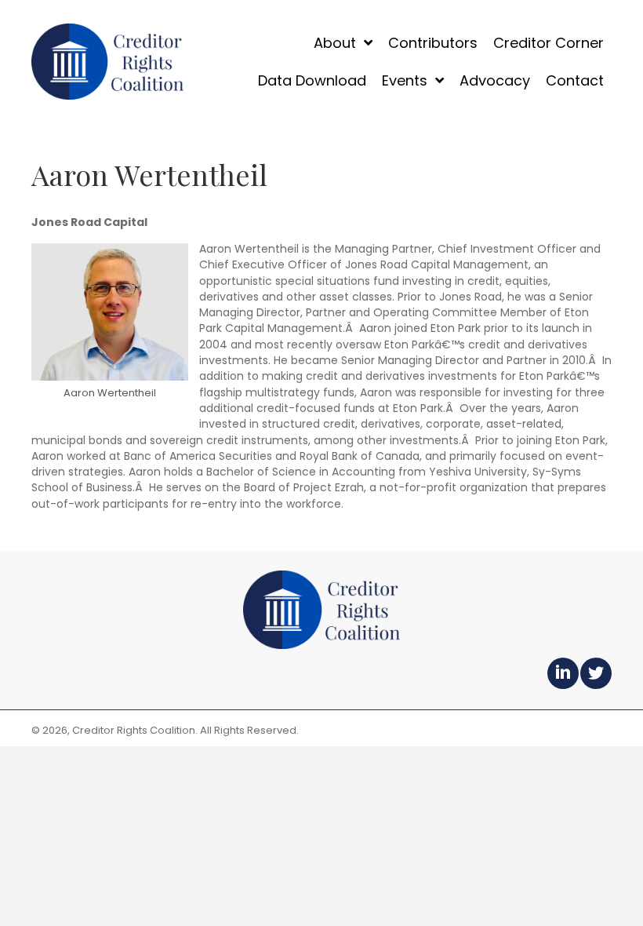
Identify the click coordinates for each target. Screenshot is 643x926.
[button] (563, 673)
